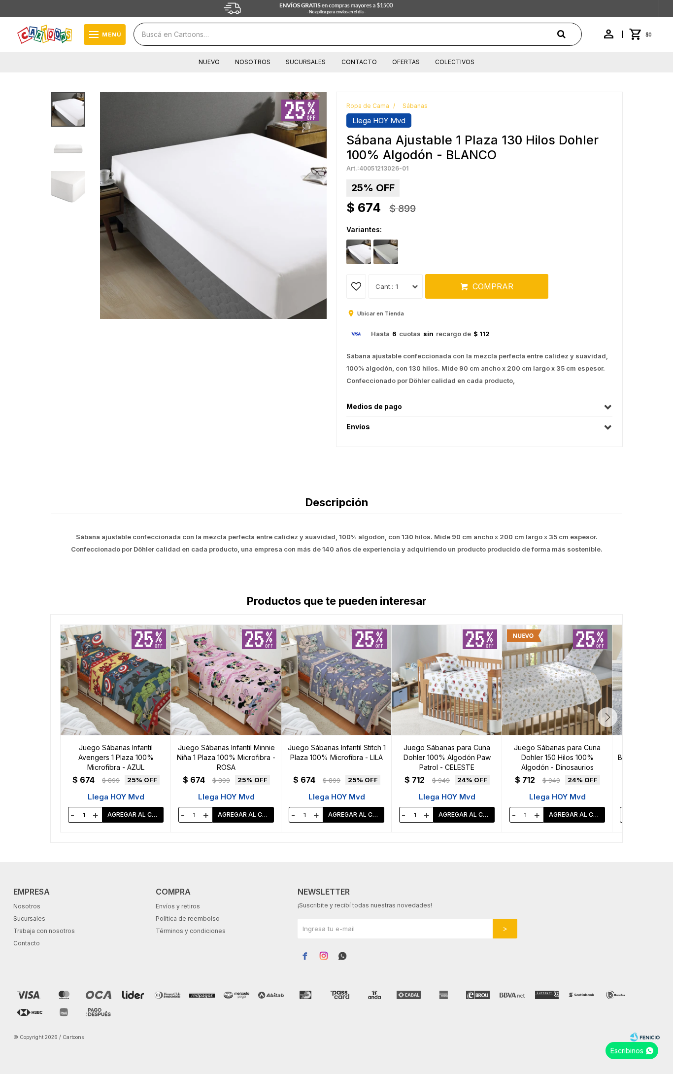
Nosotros (252, 62)
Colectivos (454, 62)
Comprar (492, 286)
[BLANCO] (358, 252)
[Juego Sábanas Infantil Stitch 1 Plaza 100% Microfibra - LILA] (336, 679)
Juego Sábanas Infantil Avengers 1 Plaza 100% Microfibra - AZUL (116, 757)
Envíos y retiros (178, 906)
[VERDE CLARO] (385, 252)
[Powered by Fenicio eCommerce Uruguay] (645, 1037)
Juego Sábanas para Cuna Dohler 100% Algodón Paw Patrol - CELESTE (447, 757)
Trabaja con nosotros (44, 931)
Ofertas (406, 62)
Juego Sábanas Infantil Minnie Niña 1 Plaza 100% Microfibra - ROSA (226, 757)
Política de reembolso (188, 918)
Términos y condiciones (191, 931)
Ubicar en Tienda (380, 313)
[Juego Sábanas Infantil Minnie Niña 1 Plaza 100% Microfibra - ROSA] (226, 679)
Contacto (359, 62)
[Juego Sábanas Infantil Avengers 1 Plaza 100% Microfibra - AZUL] (116, 679)
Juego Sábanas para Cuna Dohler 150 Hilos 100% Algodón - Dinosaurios (557, 757)
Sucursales (306, 62)
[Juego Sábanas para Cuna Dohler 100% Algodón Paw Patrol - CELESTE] (447, 679)
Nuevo (209, 62)
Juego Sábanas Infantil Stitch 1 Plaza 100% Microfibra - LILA (337, 752)
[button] (607, 717)
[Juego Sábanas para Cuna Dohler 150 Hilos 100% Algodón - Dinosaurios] (557, 679)
